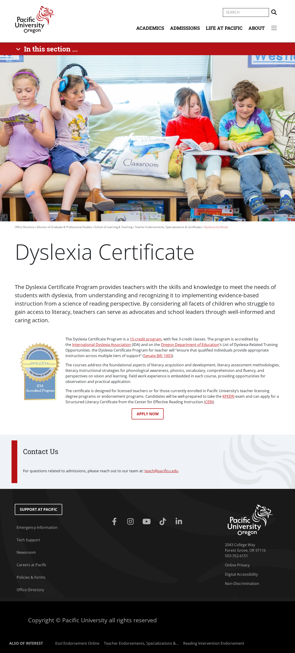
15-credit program (146, 339)
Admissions (185, 28)
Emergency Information (37, 527)
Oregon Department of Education (190, 344)
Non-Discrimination (242, 583)
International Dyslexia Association (101, 344)
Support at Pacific (38, 509)
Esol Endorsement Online (77, 643)
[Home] (35, 19)
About (256, 28)
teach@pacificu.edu (161, 470)
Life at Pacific (224, 28)
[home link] (250, 519)
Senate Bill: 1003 (158, 355)
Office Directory (25, 227)
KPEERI (228, 396)
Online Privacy (237, 565)
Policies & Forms (31, 577)
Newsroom (26, 552)
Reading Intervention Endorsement (213, 643)
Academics (150, 28)
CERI (209, 401)
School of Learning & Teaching (113, 227)
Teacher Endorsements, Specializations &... (141, 643)
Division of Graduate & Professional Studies (64, 227)
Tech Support (28, 539)
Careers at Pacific (32, 564)
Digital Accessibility (241, 574)
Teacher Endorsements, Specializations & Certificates (168, 227)
